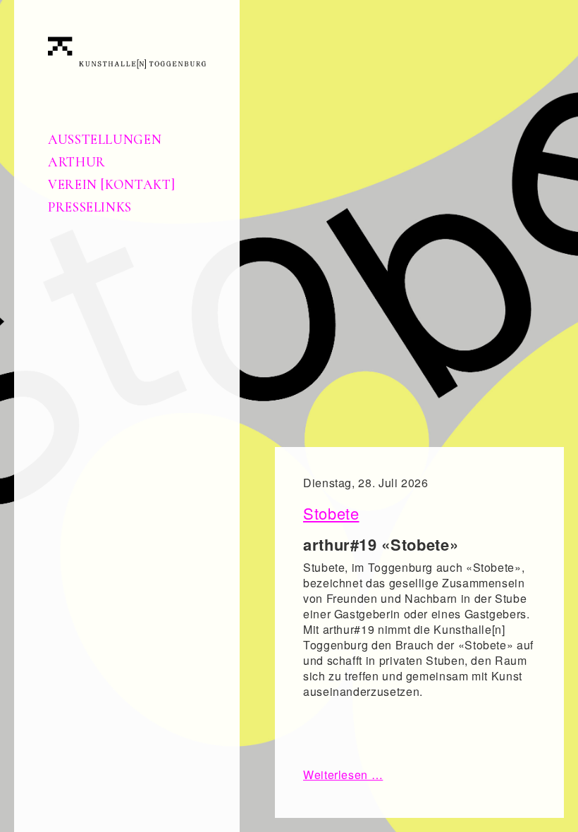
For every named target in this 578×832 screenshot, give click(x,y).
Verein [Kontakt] (111, 184)
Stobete (331, 513)
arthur (77, 162)
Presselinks (90, 207)
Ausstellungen (104, 139)
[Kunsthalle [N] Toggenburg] (127, 51)
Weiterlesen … (343, 774)
